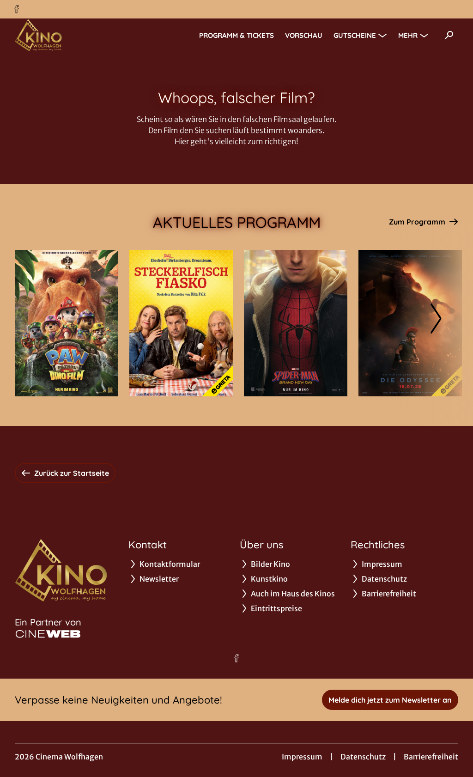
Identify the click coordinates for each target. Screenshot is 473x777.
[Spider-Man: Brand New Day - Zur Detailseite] (295, 323)
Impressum (302, 756)
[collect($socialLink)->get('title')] (16, 9)
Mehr (408, 35)
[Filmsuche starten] (449, 35)
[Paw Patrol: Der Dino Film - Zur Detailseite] (66, 323)
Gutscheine (355, 35)
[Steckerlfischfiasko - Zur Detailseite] (181, 323)
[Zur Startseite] (79, 35)
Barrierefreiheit (431, 756)
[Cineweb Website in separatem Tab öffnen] (48, 634)
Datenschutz (363, 756)
